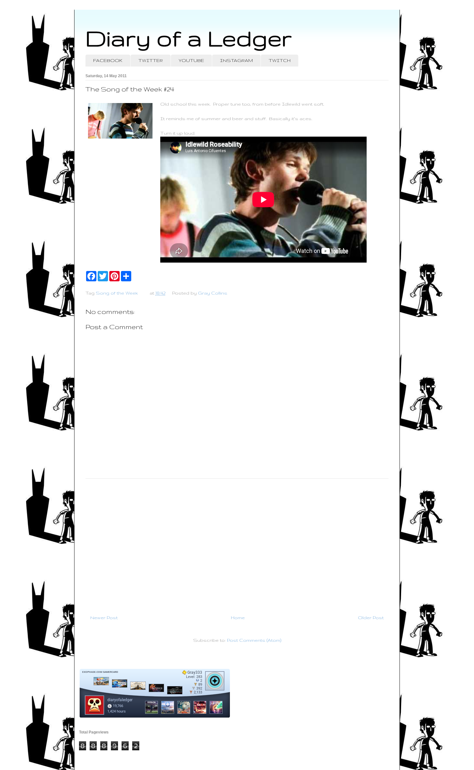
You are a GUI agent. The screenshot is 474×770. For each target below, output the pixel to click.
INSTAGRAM (236, 60)
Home (238, 617)
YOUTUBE (191, 60)
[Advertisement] (237, 544)
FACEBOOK (108, 60)
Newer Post (104, 617)
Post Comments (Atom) (254, 640)
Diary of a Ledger (188, 38)
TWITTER (150, 60)
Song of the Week (117, 293)
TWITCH (280, 60)
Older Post (371, 617)
